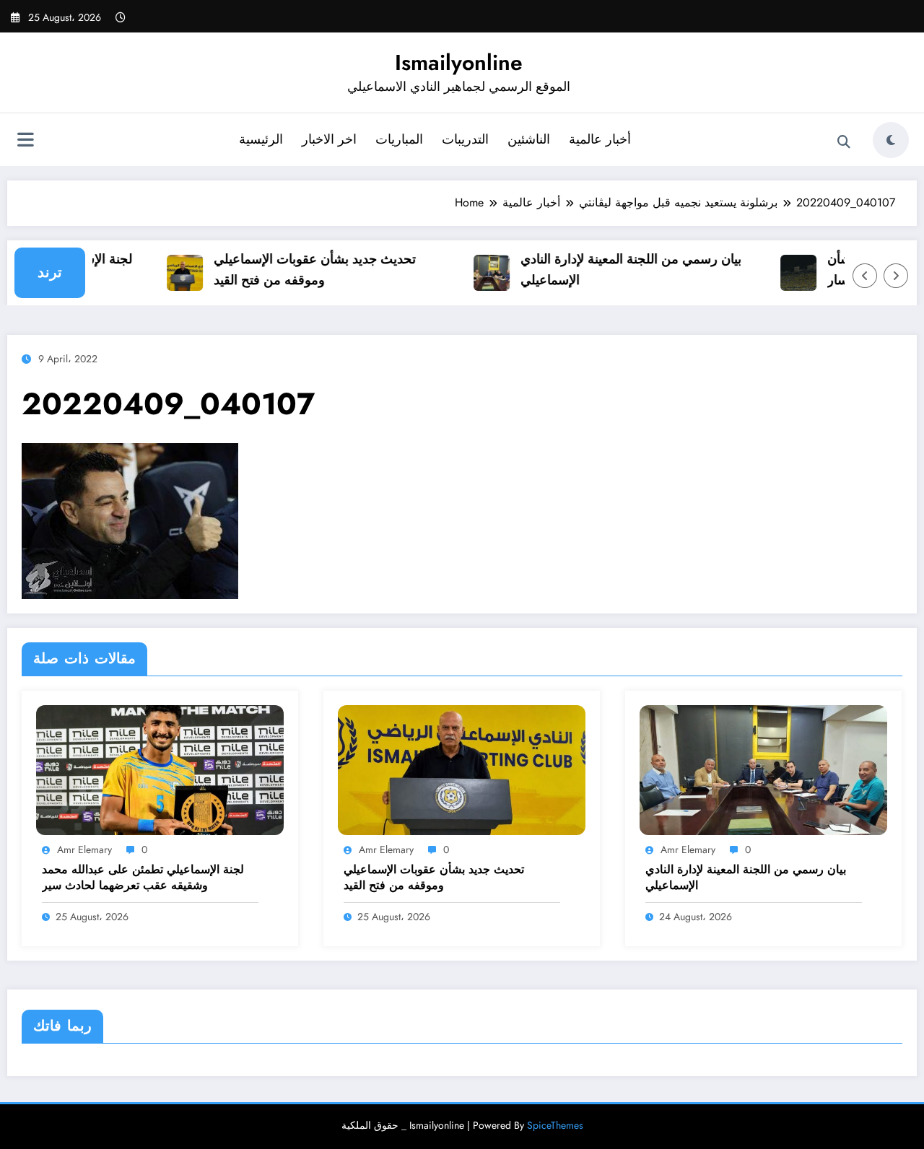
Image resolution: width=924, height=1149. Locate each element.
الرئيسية (261, 139)
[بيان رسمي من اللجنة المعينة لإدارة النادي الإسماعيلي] (763, 769)
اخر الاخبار (329, 139)
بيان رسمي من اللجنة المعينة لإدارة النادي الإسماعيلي (619, 269)
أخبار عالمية (600, 139)
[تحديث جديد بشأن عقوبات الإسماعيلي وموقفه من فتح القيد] (461, 769)
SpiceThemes (555, 1125)
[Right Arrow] (895, 275)
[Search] (844, 142)
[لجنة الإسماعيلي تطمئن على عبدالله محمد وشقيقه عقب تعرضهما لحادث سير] (160, 769)
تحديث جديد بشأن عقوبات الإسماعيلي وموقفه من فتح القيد (303, 269)
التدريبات (465, 139)
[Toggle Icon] (25, 141)
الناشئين (528, 139)
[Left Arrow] (864, 275)
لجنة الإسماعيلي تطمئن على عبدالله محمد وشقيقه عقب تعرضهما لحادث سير (143, 878)
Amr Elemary (84, 849)
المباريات (399, 139)
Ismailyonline (459, 62)
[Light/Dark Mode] (891, 140)
